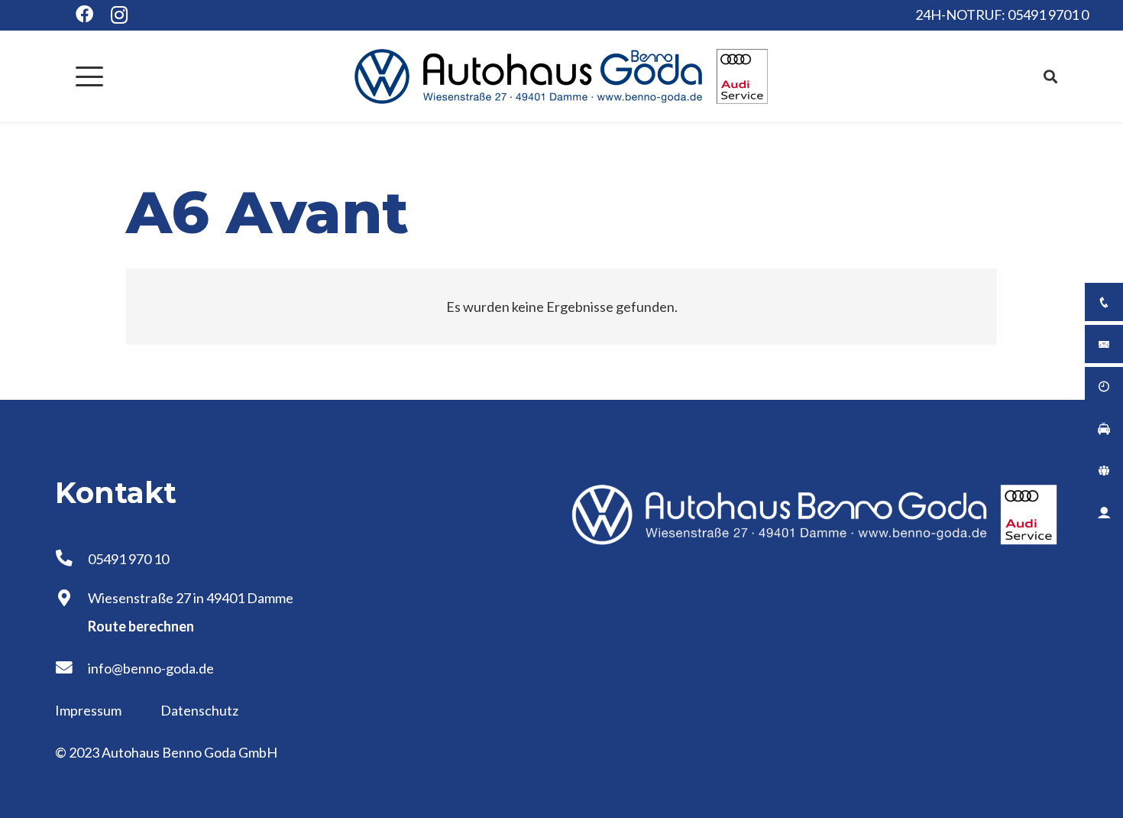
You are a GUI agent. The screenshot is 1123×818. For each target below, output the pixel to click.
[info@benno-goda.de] (71, 668)
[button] (90, 76)
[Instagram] (119, 15)
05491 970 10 (128, 558)
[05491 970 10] (71, 558)
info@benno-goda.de (151, 668)
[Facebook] (84, 14)
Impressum (89, 710)
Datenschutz (199, 710)
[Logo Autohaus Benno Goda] (561, 76)
